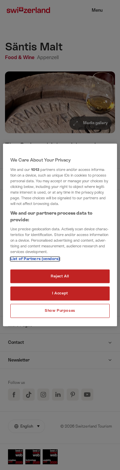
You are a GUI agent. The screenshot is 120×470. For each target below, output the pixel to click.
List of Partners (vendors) (35, 259)
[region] (60, 235)
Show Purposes (60, 311)
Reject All (60, 276)
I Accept (60, 293)
